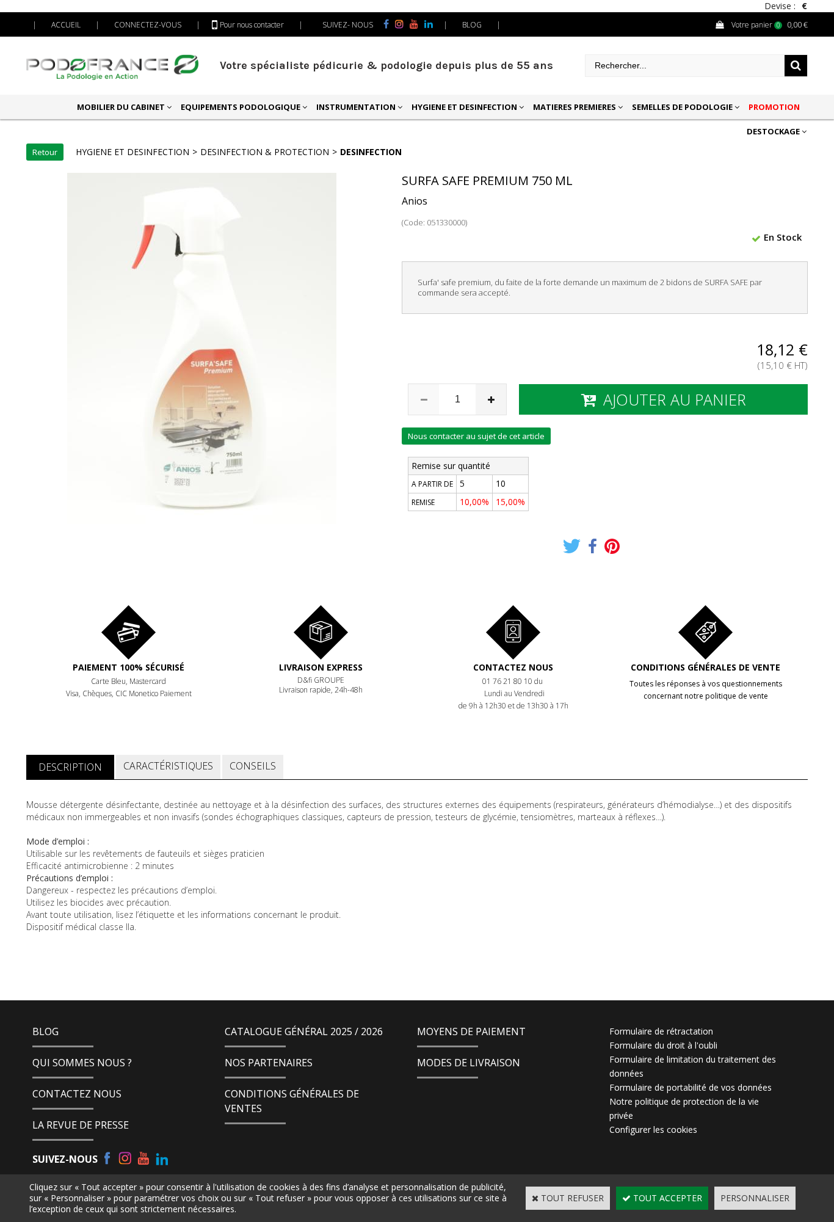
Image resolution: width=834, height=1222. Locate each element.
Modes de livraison (468, 1062)
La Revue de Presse (80, 1125)
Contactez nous (513, 667)
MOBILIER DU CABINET (121, 106)
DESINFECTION (371, 152)
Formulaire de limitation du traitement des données (692, 1066)
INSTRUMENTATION (356, 106)
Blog (45, 1031)
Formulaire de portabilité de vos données (690, 1087)
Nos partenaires (269, 1062)
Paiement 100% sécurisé (128, 667)
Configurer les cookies (653, 1129)
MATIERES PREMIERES (574, 106)
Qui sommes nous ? (82, 1062)
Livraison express (321, 667)
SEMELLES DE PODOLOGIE (682, 106)
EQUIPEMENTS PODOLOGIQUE (240, 106)
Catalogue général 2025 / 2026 (304, 1031)
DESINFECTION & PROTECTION (264, 152)
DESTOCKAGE (773, 131)
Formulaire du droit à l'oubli (663, 1045)
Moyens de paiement (471, 1031)
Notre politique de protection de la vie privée (684, 1108)
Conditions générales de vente (705, 667)
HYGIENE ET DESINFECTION (464, 106)
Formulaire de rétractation (661, 1031)
